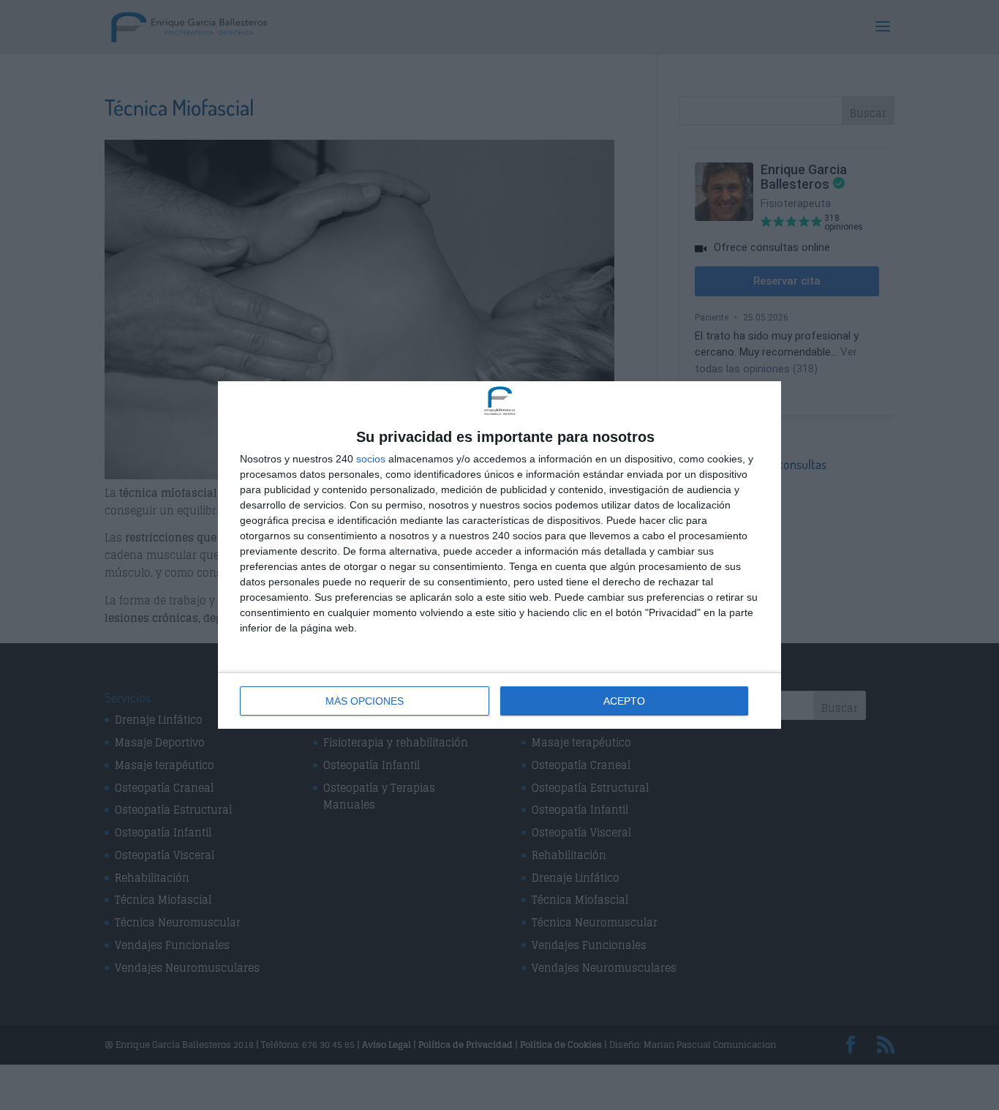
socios (370, 459)
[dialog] (499, 555)
